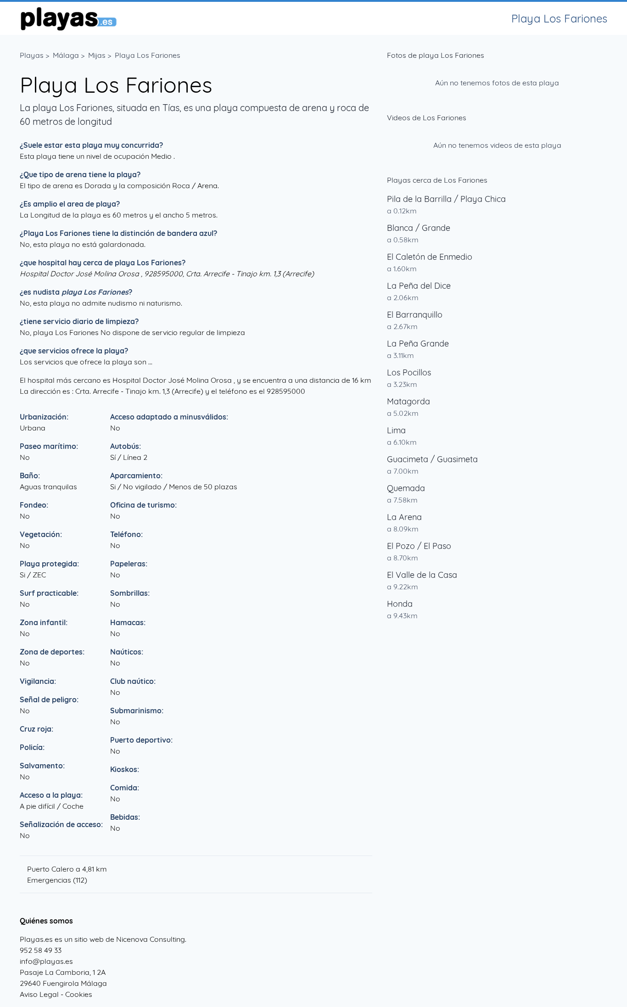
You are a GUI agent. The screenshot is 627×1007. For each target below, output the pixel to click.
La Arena (404, 517)
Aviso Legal (39, 994)
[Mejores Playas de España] (68, 18)
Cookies (78, 994)
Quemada (406, 488)
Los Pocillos (409, 372)
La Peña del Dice (419, 285)
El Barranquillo (414, 314)
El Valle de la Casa (422, 575)
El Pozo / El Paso (419, 546)
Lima (396, 430)
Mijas (97, 55)
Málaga (66, 55)
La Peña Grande (418, 343)
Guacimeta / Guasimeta (432, 459)
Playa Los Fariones (147, 55)
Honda (400, 604)
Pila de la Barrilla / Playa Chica (446, 199)
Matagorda (408, 401)
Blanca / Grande (418, 228)
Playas (32, 55)
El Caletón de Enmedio (429, 257)
